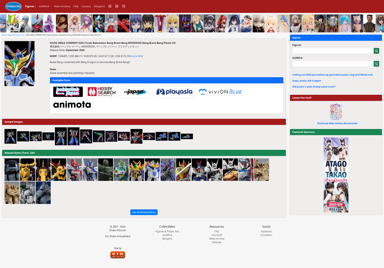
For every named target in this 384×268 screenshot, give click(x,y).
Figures (296, 45)
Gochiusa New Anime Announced (337, 123)
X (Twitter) (266, 235)
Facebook (266, 231)
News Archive (62, 6)
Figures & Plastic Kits (15, 35)
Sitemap (216, 242)
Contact (86, 6)
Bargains (99, 6)
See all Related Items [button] (144, 212)
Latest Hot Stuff (301, 97)
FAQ (75, 6)
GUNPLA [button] (44, 6)
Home (4, 35)
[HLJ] (336, 174)
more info (136, 56)
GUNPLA (297, 58)
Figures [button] (29, 6)
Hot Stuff (217, 235)
